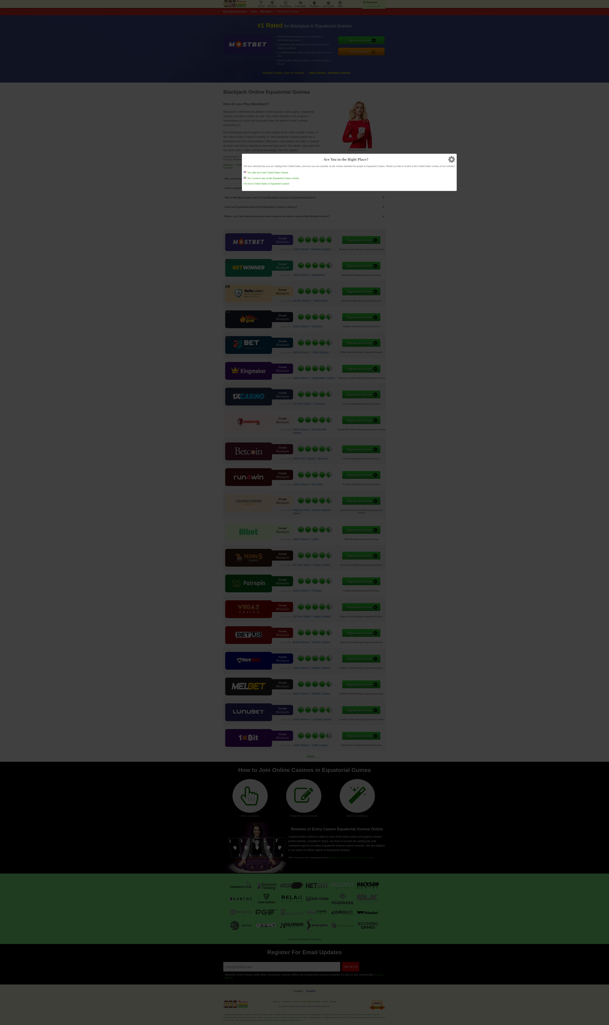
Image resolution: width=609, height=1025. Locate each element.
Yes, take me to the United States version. (268, 172)
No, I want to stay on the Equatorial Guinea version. (273, 178)
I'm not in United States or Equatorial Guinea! (266, 183)
